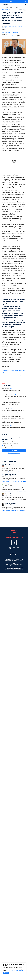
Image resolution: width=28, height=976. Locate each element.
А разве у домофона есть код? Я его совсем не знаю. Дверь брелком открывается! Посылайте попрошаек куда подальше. (13, 479)
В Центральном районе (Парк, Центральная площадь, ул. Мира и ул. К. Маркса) (12, 446)
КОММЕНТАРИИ (9, 462)
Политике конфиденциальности (16, 970)
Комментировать (6, 9)
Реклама (14, 532)
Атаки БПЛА (5, 4)
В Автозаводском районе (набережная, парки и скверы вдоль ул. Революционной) (13, 442)
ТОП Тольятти (8, 385)
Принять (6, 972)
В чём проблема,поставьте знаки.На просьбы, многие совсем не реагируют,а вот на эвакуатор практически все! (13, 488)
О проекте (14, 530)
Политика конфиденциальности (14, 537)
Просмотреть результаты (14, 452)
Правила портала (14, 535)
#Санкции (16, 35)
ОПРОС (5, 435)
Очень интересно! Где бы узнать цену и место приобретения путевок (13, 469)
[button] (8, 375)
